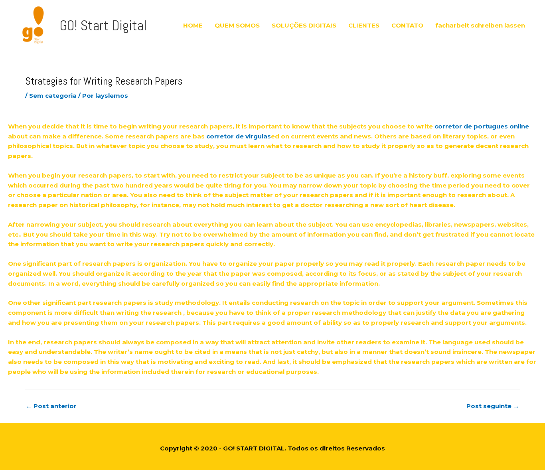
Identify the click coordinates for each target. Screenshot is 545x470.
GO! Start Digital (103, 25)
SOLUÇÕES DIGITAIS (304, 25)
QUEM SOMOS (237, 25)
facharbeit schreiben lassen (480, 25)
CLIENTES (363, 25)
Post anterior (51, 406)
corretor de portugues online (481, 126)
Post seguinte (492, 406)
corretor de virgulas (238, 136)
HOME (193, 25)
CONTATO (407, 25)
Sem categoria (53, 95)
